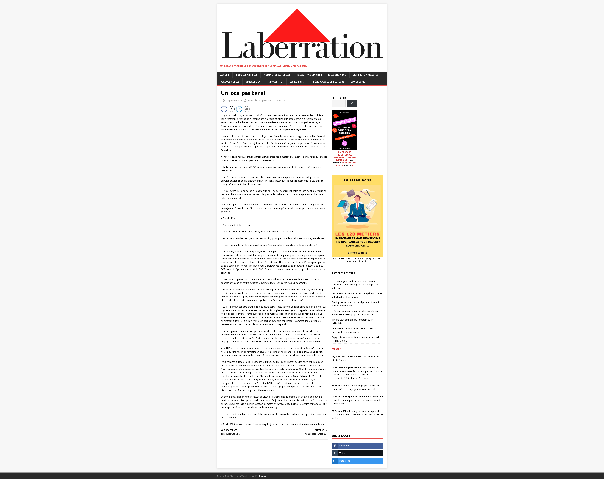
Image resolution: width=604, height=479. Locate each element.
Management (254, 81)
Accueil (224, 74)
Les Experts (297, 81)
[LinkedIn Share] (239, 109)
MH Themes (260, 476)
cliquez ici (362, 261)
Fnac (350, 160)
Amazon (337, 162)
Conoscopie (358, 81)
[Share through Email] (247, 109)
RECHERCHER (339, 97)
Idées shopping (337, 74)
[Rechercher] (352, 103)
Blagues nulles (229, 81)
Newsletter (275, 81)
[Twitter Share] (232, 109)
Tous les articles (246, 74)
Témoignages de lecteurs (328, 81)
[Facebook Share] (224, 109)
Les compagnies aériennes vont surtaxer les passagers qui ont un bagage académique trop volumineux (355, 285)
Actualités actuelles (277, 74)
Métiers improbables (365, 74)
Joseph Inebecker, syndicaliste (272, 100)
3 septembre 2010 (233, 100)
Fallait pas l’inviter (309, 74)
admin (250, 100)
